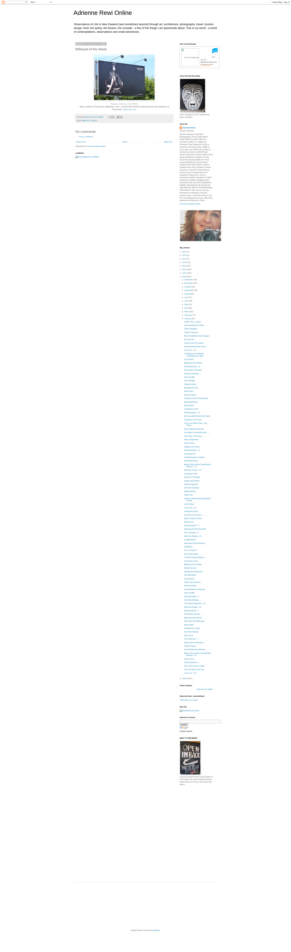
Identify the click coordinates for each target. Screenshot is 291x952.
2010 (184, 273)
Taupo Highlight (190, 329)
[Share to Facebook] (118, 117)
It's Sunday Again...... (192, 554)
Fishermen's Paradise (193, 370)
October (187, 287)
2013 (184, 262)
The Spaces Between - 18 (194, 603)
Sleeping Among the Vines (195, 346)
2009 (184, 277)
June (186, 301)
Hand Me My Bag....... (193, 600)
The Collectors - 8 (191, 533)
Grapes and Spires (192, 481)
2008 (184, 678)
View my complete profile (190, 204)
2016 (184, 252)
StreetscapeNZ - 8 (191, 596)
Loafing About (190, 540)
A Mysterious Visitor (192, 628)
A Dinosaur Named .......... (194, 614)
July (186, 297)
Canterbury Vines (191, 409)
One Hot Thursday (191, 488)
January (188, 319)
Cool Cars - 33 (190, 508)
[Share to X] (115, 117)
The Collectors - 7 (191, 639)
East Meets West (191, 461)
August (187, 294)
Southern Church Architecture (196, 398)
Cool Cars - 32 (190, 673)
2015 (184, 255)
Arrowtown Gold (190, 474)
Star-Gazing (189, 579)
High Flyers (189, 391)
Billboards (85, 120)
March (187, 312)
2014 (184, 259)
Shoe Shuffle (189, 377)
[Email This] (109, 117)
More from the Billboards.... (195, 621)
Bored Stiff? (189, 625)
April (186, 308)
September (189, 290)
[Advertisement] (202, 809)
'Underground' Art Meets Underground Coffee (194, 355)
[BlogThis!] (112, 117)
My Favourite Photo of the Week (197, 416)
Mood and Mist (190, 586)
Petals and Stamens (192, 582)
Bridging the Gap (191, 388)
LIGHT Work (189, 504)
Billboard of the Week (193, 363)
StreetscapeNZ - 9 (191, 526)
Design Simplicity (191, 374)
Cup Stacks (189, 359)
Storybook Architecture (193, 572)
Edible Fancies (190, 568)
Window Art (188, 522)
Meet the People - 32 (192, 607)
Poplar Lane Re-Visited (193, 343)
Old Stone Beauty (191, 632)
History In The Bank (192, 477)
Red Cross (188, 635)
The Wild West (190, 575)
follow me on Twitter (205, 689)
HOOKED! (188, 547)
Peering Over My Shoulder (195, 529)
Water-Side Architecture (194, 643)
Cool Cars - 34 (190, 350)
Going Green (189, 443)
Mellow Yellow (190, 395)
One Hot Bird (189, 381)
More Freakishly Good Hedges (196, 336)
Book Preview (205, 65)
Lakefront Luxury (191, 511)
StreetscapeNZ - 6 (191, 662)
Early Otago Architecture (194, 429)
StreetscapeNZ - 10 (192, 450)
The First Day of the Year (194, 670)
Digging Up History (192, 447)
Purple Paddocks (191, 484)
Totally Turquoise (191, 332)
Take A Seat (189, 659)
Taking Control (190, 384)
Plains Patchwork (191, 440)
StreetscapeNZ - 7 (191, 611)
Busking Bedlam (191, 402)
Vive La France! (190, 550)
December (189, 280)
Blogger (156, 930)
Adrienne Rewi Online (103, 12)
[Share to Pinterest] (121, 117)
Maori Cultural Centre (193, 518)
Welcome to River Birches (194, 543)
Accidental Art (189, 454)
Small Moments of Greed (194, 457)
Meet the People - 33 (192, 536)
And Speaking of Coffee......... (196, 325)
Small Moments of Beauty (194, 589)
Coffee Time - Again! (192, 322)
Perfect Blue (189, 405)
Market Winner (190, 491)
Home (124, 142)
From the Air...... (190, 340)
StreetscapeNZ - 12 (192, 366)
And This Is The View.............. (196, 515)
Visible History (190, 646)
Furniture (93, 120)
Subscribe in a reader (189, 700)
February (188, 315)
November (189, 283)
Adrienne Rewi (189, 128)
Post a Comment (86, 137)
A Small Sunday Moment (194, 557)
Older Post (168, 142)
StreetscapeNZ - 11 (192, 413)
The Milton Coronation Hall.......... (197, 432)
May (186, 304)
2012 (184, 266)
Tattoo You (188, 495)
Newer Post (81, 142)
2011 (184, 269)
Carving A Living (190, 561)
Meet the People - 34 (192, 470)
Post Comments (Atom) (96, 146)
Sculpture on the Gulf (192, 420)
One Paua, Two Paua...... (194, 436)
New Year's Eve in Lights (194, 666)
